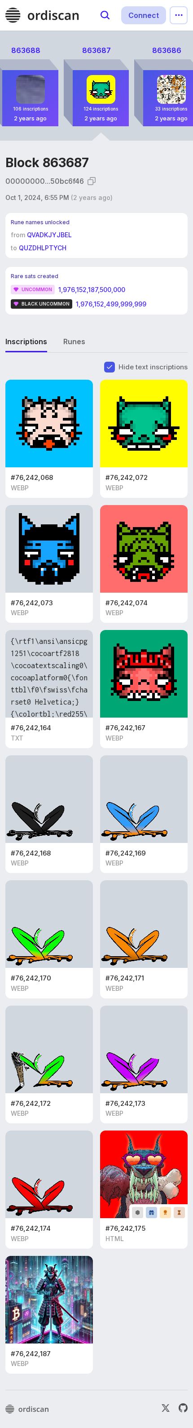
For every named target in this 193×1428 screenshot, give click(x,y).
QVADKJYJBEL (49, 235)
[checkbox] (109, 367)
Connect (143, 15)
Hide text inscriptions (153, 367)
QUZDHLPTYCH (42, 248)
